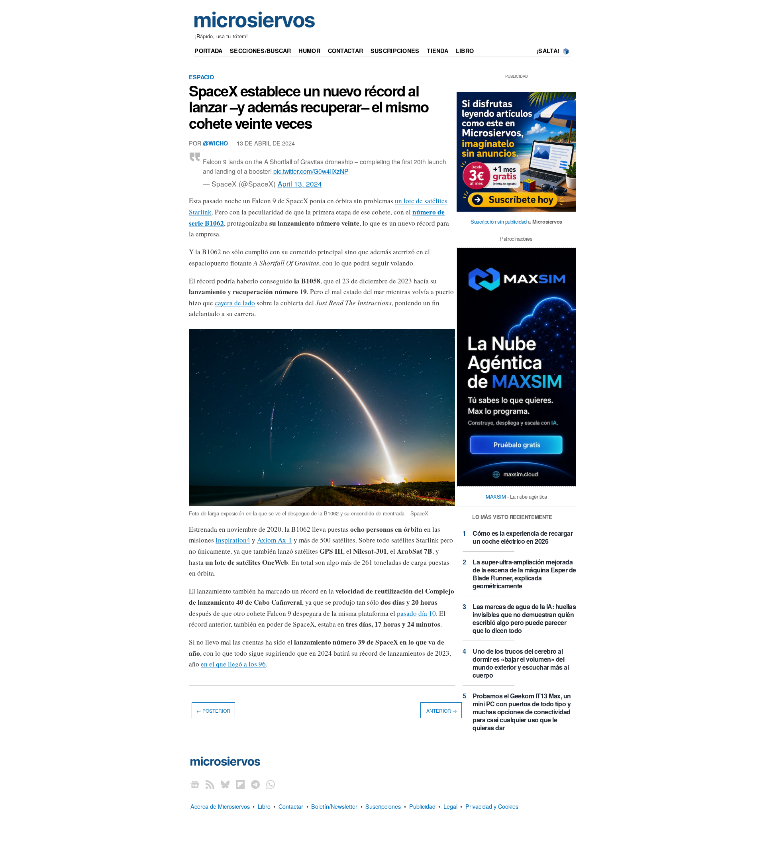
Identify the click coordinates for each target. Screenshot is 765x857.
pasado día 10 (416, 613)
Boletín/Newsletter (334, 806)
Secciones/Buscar (260, 51)
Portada (208, 51)
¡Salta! (547, 51)
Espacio (201, 77)
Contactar (345, 51)
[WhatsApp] (270, 784)
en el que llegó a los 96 (233, 663)
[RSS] (210, 784)
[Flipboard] (240, 784)
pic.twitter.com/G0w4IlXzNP (310, 171)
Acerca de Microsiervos (220, 806)
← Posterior (213, 710)
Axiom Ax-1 (274, 539)
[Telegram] (255, 784)
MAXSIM (496, 496)
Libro (465, 51)
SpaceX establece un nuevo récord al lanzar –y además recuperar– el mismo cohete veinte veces (309, 106)
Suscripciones (395, 51)
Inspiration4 (233, 539)
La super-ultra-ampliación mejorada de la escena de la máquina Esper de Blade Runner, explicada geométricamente (524, 573)
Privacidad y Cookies (491, 806)
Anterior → (441, 710)
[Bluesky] (225, 784)
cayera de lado (235, 302)
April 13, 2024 (300, 184)
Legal (450, 806)
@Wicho (215, 143)
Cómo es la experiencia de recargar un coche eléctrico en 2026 (523, 537)
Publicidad (422, 806)
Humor (309, 51)
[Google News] (194, 784)
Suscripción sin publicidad (499, 221)
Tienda (437, 51)
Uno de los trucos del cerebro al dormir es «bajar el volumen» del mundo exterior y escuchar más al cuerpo (521, 663)
